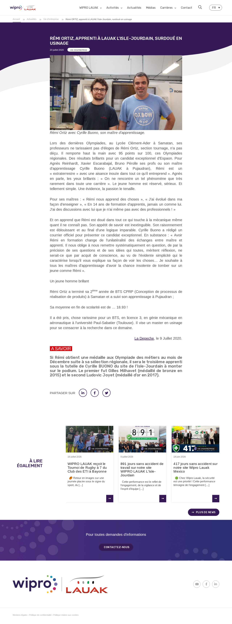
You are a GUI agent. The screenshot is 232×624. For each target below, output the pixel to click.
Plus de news (205, 512)
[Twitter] (106, 393)
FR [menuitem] (214, 7)
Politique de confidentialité (40, 615)
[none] (215, 8)
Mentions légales (20, 615)
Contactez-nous (116, 547)
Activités (112, 7)
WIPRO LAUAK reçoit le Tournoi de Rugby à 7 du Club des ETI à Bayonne (87, 467)
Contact (186, 7)
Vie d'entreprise (78, 50)
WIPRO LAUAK (88, 7)
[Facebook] (95, 393)
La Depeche (144, 338)
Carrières (166, 7)
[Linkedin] (83, 393)
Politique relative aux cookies (66, 615)
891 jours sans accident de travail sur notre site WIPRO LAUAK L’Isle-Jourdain (142, 469)
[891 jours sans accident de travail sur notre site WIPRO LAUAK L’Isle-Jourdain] (142, 439)
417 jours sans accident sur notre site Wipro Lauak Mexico (195, 467)
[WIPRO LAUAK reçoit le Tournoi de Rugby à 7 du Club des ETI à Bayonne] (89, 439)
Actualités (134, 7)
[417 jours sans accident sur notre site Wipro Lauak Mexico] (195, 439)
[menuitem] (215, 8)
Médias (151, 7)
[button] (200, 7)
